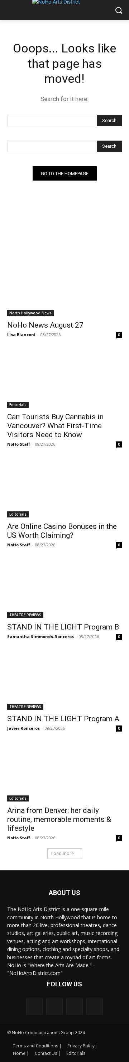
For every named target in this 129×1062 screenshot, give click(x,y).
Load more (62, 853)
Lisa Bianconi (21, 334)
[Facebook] (34, 1006)
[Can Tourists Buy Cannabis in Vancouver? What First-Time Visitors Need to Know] (64, 379)
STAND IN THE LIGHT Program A (63, 718)
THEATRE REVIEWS (25, 614)
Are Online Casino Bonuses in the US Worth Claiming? (62, 531)
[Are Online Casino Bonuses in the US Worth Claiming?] (64, 488)
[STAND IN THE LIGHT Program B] (64, 589)
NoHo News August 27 (45, 325)
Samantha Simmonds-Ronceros (40, 636)
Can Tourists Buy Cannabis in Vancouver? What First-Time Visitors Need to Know (55, 426)
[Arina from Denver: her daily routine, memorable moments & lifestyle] (64, 772)
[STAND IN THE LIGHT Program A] (64, 681)
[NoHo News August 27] (64, 287)
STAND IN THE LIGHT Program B (63, 627)
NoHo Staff (18, 444)
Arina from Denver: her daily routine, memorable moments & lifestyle (59, 819)
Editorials (18, 404)
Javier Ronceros (23, 728)
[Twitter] (94, 1006)
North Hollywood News (30, 312)
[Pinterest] (74, 1006)
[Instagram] (54, 1006)
